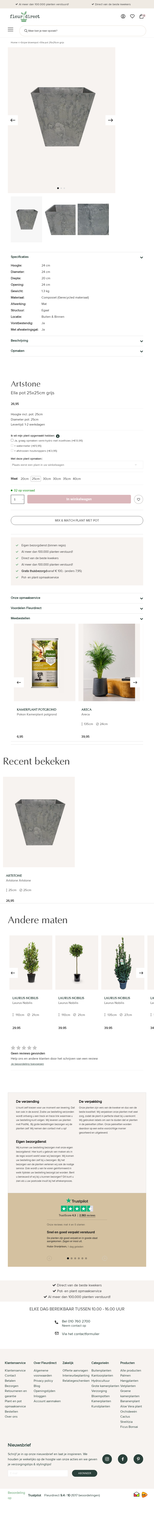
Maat (14, 478)
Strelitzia (126, 1421)
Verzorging (99, 1391)
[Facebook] (123, 1459)
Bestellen (11, 1411)
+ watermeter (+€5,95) (27, 446)
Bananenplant (130, 1401)
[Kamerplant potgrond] (44, 662)
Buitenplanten (101, 1370)
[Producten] (123, 16)
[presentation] (13, 120)
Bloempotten (100, 1396)
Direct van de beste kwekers (113, 4)
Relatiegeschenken (76, 1380)
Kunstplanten (100, 1406)
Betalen (10, 1380)
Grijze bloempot (29, 42)
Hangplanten (129, 1380)
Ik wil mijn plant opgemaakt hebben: (33, 436)
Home (14, 42)
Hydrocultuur (100, 1380)
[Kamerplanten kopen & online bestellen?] (24, 16)
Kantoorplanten (102, 1375)
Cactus (125, 1416)
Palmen (125, 1375)
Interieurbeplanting (76, 1375)
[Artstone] (39, 822)
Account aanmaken (47, 1401)
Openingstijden (44, 1391)
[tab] (19, 1395)
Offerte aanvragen (75, 1370)
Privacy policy (43, 1380)
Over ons (11, 1416)
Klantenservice (15, 1370)
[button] (58, 188)
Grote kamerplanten (105, 1386)
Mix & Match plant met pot (77, 520)
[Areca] (109, 662)
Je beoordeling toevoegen (27, 1064)
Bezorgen (11, 1386)
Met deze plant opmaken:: (27, 459)
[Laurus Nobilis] (30, 962)
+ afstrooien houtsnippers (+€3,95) (35, 451)
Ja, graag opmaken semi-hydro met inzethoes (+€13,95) (48, 441)
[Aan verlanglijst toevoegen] (138, 499)
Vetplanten (128, 1386)
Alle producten (130, 1370)
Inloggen (40, 1396)
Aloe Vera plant (131, 1406)
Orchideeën (128, 1411)
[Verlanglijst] (132, 16)
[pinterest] (138, 1459)
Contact (10, 1375)
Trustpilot (34, 1495)
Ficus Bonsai (129, 1426)
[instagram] (107, 1459)
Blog (37, 1386)
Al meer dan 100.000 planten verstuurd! (44, 4)
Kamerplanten (101, 1401)
